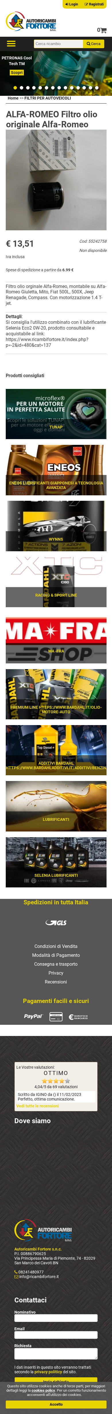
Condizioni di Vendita (56, 946)
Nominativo (25, 1312)
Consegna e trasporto (56, 964)
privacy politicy (48, 1372)
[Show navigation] (11, 44)
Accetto (56, 1404)
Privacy (56, 973)
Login (73, 4)
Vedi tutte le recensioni (37, 1106)
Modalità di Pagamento (56, 955)
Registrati (96, 4)
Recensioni (56, 982)
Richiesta (23, 1345)
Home (13, 98)
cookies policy (43, 1390)
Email (19, 1329)
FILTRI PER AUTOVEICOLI (47, 98)
